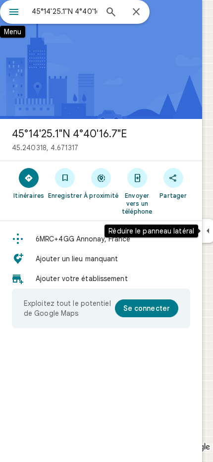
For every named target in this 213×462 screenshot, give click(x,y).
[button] (101, 239)
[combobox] (64, 11)
